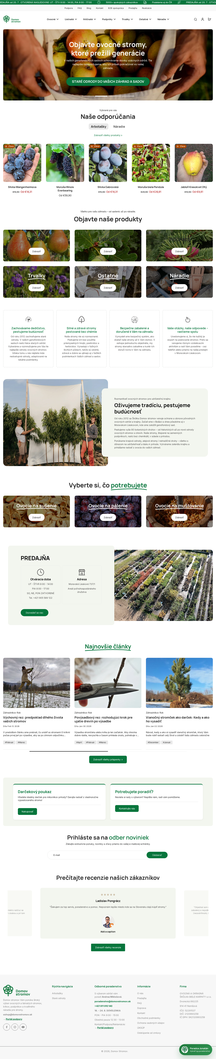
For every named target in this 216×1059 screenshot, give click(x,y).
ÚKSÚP (141, 1027)
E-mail (56, 855)
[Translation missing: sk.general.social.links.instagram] (14, 1027)
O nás (140, 993)
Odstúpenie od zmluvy (149, 1032)
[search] (195, 19)
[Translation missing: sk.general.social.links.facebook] (6, 1027)
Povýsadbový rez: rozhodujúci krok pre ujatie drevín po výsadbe (103, 719)
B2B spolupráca (116, 8)
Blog (89, 8)
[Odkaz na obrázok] (36, 245)
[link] (121, 135)
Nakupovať (27, 811)
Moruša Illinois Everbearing (65, 188)
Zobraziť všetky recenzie (108, 947)
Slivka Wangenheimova (22, 187)
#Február (9, 742)
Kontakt (99, 8)
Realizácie (147, 8)
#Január (167, 742)
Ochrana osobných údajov (150, 1023)
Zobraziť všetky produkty (107, 135)
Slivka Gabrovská (108, 187)
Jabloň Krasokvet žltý (194, 187)
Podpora (69, 8)
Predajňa (133, 8)
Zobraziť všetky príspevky (106, 759)
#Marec (21, 742)
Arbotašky (57, 993)
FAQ (80, 8)
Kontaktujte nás (127, 808)
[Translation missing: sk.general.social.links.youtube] (23, 1027)
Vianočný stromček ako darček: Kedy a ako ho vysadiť (177, 719)
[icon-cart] (209, 19)
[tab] (88, 96)
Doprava (141, 1008)
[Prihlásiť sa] (202, 19)
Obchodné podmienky (148, 1018)
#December (153, 742)
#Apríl (79, 742)
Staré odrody (59, 998)
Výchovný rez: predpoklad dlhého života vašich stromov (33, 719)
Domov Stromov (119, 1051)
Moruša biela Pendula (151, 187)
